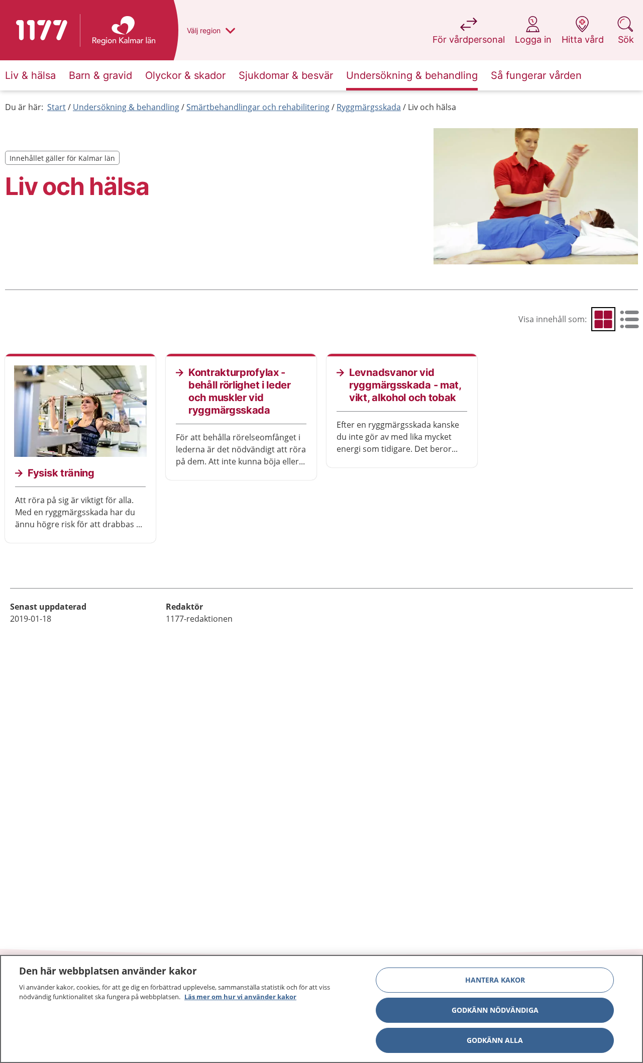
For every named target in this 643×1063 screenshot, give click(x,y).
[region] (321, 1009)
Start (56, 107)
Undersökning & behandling (126, 107)
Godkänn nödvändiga (495, 1010)
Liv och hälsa (432, 107)
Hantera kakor (495, 980)
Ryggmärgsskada (369, 107)
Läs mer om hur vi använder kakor (240, 996)
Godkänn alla (495, 1040)
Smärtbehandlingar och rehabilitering (258, 107)
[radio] (603, 319)
